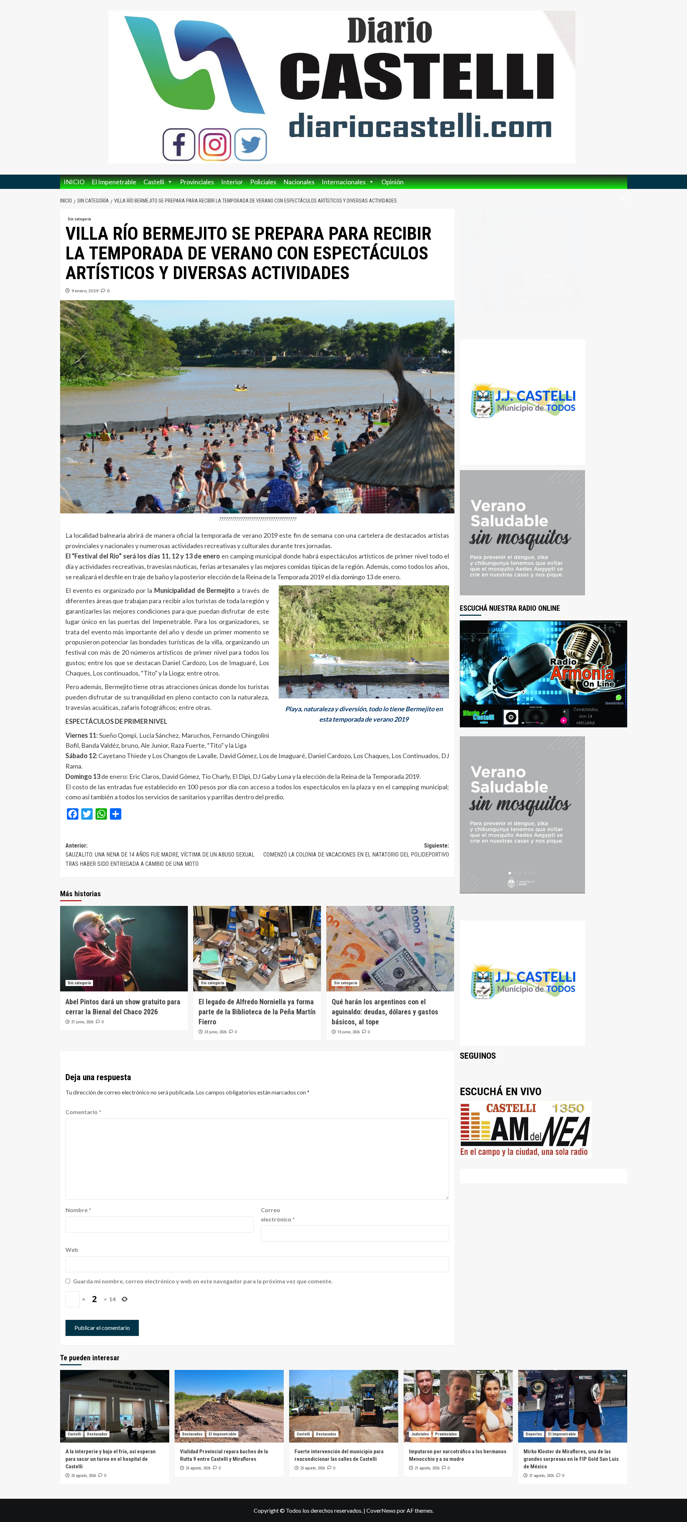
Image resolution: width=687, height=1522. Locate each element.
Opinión (392, 182)
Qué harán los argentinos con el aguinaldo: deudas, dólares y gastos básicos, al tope (385, 1011)
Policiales (263, 182)
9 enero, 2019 (85, 290)
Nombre (78, 1209)
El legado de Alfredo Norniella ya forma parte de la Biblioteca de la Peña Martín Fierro (257, 1011)
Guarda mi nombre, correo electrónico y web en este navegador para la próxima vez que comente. (203, 1281)
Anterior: (159, 854)
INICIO (74, 182)
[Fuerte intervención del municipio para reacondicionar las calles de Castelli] (343, 1406)
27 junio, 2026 (82, 1022)
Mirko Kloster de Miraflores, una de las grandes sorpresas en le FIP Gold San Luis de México (571, 1459)
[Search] (622, 198)
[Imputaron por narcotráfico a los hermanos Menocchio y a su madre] (458, 1406)
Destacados (97, 1434)
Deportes (534, 1434)
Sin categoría (79, 219)
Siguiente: (356, 850)
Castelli (153, 182)
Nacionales (299, 182)
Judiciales (420, 1434)
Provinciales (197, 182)
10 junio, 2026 (348, 1032)
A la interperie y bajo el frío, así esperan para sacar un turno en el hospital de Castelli (110, 1459)
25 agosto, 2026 (83, 1475)
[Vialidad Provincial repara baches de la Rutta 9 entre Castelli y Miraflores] (229, 1406)
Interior (232, 182)
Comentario (83, 1111)
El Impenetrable (114, 182)
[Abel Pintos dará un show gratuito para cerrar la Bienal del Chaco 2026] (124, 948)
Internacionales (344, 182)
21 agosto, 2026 (427, 1468)
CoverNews (381, 1510)
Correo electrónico (278, 1214)
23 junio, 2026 (215, 1032)
